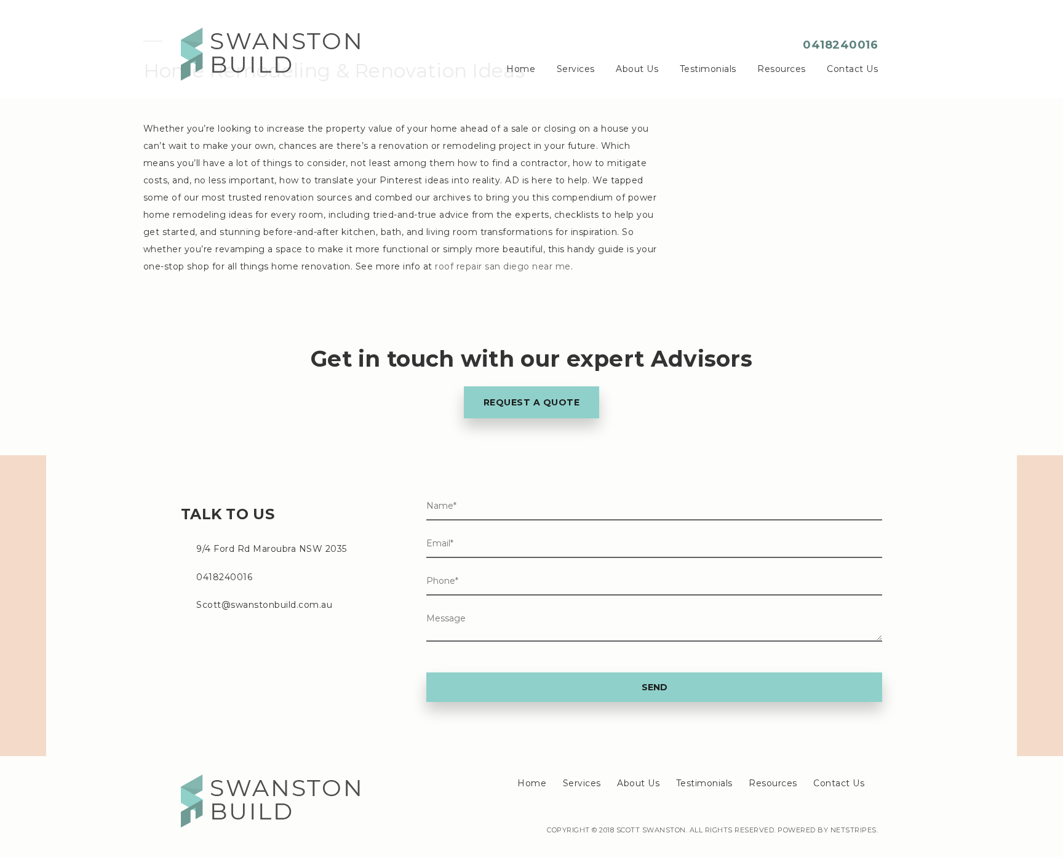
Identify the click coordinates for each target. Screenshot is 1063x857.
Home (520, 68)
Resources (781, 68)
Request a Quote (532, 402)
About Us (637, 68)
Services (576, 68)
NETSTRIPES (853, 830)
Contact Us (852, 68)
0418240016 (840, 45)
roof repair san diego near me (503, 266)
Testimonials (708, 68)
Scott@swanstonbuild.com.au (264, 604)
